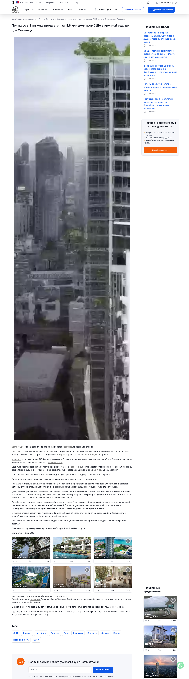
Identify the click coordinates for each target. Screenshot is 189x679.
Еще (81, 9)
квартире (18, 513)
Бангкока (97, 470)
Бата (66, 633)
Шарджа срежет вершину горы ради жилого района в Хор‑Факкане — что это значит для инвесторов (160, 70)
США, (56, 587)
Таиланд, (16, 558)
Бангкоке (48, 451)
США (126, 451)
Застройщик (18, 446)
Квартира (16, 459)
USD (138, 2)
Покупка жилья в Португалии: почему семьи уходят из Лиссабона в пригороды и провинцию (158, 104)
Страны (27, 9)
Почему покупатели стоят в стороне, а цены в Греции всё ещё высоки (160, 87)
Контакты (64, 2)
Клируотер (63, 587)
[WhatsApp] (180, 665)
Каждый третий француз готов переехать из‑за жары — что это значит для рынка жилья (159, 53)
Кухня (36, 639)
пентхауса (35, 599)
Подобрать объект (160, 150)
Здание (105, 633)
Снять (70, 9)
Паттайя (23, 558)
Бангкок (55, 633)
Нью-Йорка (75, 466)
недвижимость (21, 639)
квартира (67, 446)
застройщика (91, 454)
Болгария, (149, 646)
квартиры (59, 454)
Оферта (77, 2)
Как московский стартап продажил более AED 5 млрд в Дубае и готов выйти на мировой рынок (159, 37)
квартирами (50, 611)
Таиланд (27, 633)
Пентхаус (16, 451)
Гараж (116, 633)
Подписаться (103, 669)
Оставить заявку (133, 10)
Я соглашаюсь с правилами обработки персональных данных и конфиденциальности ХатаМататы (70, 676)
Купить (56, 9)
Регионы (42, 9)
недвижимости (55, 462)
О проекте (50, 2)
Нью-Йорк (41, 633)
